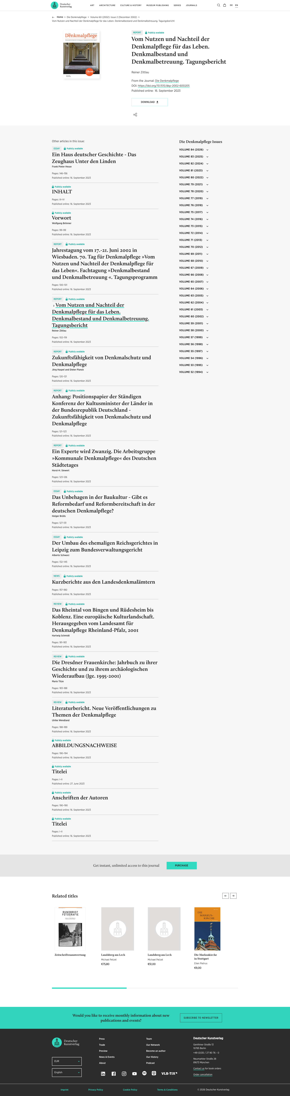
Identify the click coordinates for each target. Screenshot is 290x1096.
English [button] (58, 1072)
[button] (135, 114)
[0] (225, 5)
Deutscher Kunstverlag (217, 1090)
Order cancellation (202, 1074)
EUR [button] (56, 1061)
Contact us (198, 1068)
